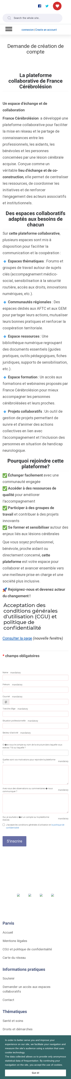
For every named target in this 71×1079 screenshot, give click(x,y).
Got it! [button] (35, 1072)
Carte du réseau (14, 958)
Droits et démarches (18, 1029)
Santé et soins (13, 1021)
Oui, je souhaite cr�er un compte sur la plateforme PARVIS (26, 818)
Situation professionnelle (14, 721)
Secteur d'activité (10, 733)
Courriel (6, 696)
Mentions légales (15, 941)
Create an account (46, 29)
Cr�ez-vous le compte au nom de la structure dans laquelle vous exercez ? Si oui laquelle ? (32, 746)
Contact (8, 1000)
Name (5, 672)
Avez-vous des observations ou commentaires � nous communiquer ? (28, 790)
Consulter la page (17, 638)
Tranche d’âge (9, 708)
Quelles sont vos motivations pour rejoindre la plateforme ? (29, 761)
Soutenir (9, 978)
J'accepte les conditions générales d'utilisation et (35, 826)
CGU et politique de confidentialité (27, 949)
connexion (28, 29)
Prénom (6, 684)
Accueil (8, 932)
